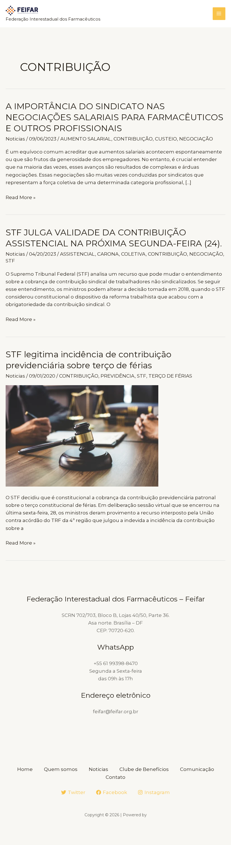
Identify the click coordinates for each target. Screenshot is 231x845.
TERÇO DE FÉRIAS (170, 376)
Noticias (15, 139)
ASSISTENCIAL (77, 254)
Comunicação (197, 769)
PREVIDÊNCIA (118, 376)
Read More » (20, 197)
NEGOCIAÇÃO (196, 139)
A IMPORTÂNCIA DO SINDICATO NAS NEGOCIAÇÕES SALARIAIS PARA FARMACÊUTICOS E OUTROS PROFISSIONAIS (114, 117)
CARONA (108, 254)
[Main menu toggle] (219, 13)
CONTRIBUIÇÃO (133, 139)
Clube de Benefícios (144, 769)
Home (25, 769)
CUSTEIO (166, 139)
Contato (115, 777)
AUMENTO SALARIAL (85, 139)
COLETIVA (133, 254)
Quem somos (60, 769)
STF (10, 261)
